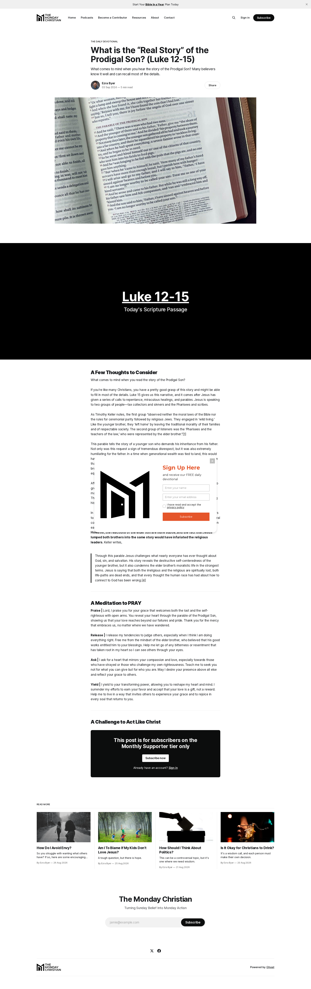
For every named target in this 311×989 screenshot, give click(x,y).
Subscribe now (155, 758)
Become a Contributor (112, 17)
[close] (307, 4)
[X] (152, 951)
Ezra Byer (108, 83)
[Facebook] (159, 951)
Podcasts (87, 17)
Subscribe (264, 17)
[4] (144, 580)
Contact (169, 17)
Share (212, 85)
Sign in (245, 17)
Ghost (270, 967)
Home (72, 17)
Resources (139, 17)
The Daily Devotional (104, 41)
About (155, 17)
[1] (184, 434)
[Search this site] (234, 18)
